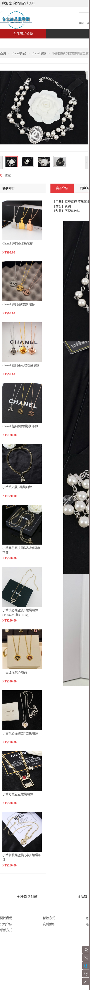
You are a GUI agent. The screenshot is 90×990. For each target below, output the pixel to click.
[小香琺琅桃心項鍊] (22, 649)
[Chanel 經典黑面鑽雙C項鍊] (22, 402)
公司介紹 (6, 924)
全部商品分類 (23, 33)
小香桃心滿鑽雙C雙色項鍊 (20, 733)
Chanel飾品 (19, 53)
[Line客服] (86, 973)
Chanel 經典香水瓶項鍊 (17, 243)
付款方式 (49, 918)
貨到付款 (49, 924)
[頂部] (86, 981)
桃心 (81, 23)
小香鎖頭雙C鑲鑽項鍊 (17, 487)
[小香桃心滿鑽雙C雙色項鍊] (22, 709)
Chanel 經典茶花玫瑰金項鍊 (20, 365)
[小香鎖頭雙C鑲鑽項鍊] (22, 463)
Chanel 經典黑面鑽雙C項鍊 (20, 426)
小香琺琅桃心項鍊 (14, 672)
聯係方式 (6, 930)
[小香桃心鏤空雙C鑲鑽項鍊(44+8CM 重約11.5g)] (22, 586)
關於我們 (6, 918)
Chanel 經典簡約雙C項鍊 (18, 304)
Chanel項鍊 (39, 53)
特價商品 (45, 43)
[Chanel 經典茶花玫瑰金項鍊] (22, 341)
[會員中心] (86, 950)
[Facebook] (86, 966)
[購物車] (86, 958)
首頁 (16, 43)
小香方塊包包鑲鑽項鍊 (17, 794)
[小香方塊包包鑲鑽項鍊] (22, 770)
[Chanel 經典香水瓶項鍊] (22, 220)
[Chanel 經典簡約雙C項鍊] (22, 281)
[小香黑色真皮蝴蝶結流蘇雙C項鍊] (22, 524)
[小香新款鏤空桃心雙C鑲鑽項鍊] (22, 831)
